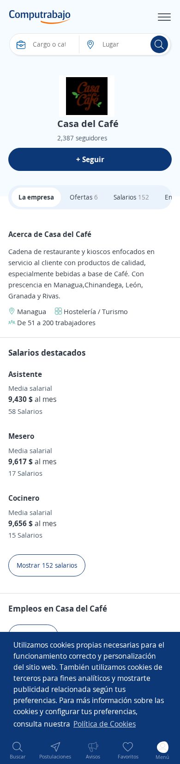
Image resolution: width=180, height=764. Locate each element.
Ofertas (84, 197)
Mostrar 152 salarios (47, 565)
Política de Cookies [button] (104, 724)
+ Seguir (90, 159)
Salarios (131, 197)
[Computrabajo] (40, 17)
